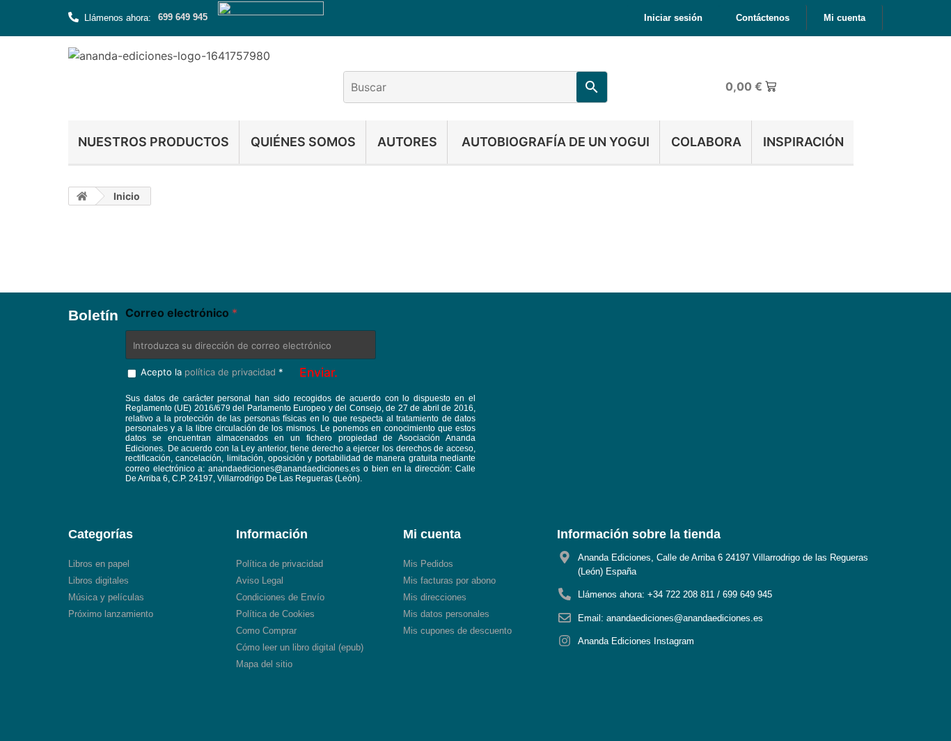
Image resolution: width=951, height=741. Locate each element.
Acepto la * (212, 371)
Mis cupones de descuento (457, 630)
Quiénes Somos (303, 141)
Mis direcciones (434, 597)
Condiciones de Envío (280, 597)
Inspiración (803, 141)
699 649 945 (182, 17)
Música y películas (106, 597)
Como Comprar (266, 630)
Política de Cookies (275, 614)
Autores (407, 141)
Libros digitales (98, 580)
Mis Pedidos (428, 564)
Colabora (706, 141)
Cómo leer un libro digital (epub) (299, 647)
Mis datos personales (446, 614)
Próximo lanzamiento (110, 614)
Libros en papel (98, 564)
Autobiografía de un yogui (554, 141)
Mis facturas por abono (449, 580)
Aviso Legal (259, 580)
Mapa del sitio (264, 664)
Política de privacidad (279, 564)
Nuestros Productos (153, 141)
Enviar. (318, 372)
